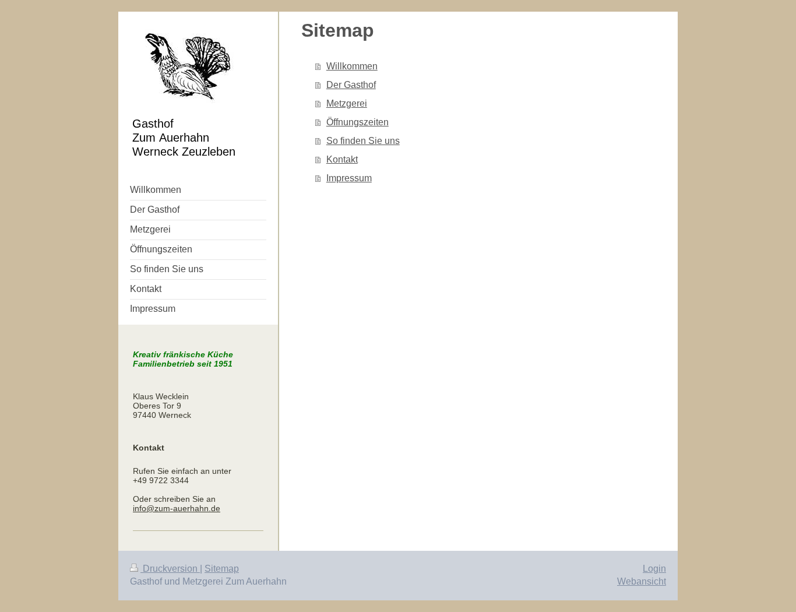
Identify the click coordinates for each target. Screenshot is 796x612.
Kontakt (342, 159)
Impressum (349, 178)
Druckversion (170, 569)
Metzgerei (346, 103)
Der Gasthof (351, 85)
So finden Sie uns (363, 141)
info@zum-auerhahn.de (176, 508)
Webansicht (641, 581)
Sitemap (222, 569)
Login (654, 569)
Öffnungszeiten (357, 122)
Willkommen (352, 66)
